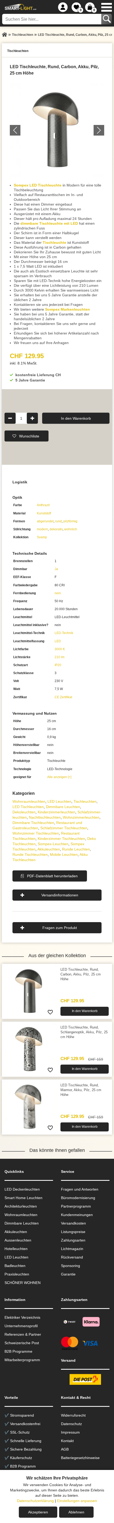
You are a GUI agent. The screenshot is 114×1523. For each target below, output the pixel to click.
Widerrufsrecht (73, 1415)
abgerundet (45, 521)
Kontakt (67, 1441)
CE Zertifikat (63, 697)
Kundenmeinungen (77, 1215)
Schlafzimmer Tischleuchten (63, 828)
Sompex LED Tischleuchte (38, 185)
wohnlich (70, 529)
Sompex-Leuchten (53, 844)
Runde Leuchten (76, 849)
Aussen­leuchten (18, 1240)
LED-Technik (64, 633)
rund (58, 521)
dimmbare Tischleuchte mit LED (49, 223)
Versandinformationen (59, 895)
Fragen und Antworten (79, 1189)
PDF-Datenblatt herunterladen (52, 876)
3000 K (60, 649)
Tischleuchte (54, 242)
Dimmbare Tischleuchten (33, 823)
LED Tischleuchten (28, 807)
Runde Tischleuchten (30, 854)
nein (58, 593)
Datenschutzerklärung (35, 1501)
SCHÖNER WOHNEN (23, 1283)
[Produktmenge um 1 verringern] (10, 418)
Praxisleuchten (17, 1274)
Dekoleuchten (24, 812)
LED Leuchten (59, 801)
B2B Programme (18, 1351)
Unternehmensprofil (21, 1326)
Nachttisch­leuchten (45, 817)
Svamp (42, 537)
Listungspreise (73, 1232)
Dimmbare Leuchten (63, 807)
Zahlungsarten (73, 1240)
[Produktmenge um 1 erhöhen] (32, 418)
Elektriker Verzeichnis (22, 1317)
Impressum (70, 1432)
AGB (65, 1449)
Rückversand (72, 1257)
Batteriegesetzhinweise (80, 1458)
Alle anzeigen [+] (59, 777)
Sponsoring (70, 1266)
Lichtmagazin (72, 1249)
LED (58, 641)
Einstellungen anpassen (77, 1501)
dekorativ (56, 529)
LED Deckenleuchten (22, 1189)
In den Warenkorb (76, 418)
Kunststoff (44, 513)
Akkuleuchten (48, 849)
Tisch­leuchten (85, 801)
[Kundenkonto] (63, 7)
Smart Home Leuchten (23, 1198)
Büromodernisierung (78, 1198)
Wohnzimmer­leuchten (81, 817)
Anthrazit (43, 505)
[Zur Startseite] (4, 35)
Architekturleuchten (21, 1206)
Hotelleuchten (16, 1249)
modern (42, 529)
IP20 (58, 665)
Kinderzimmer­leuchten (56, 812)
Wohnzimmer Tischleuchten (35, 833)
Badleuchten (15, 1266)
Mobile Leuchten (64, 854)
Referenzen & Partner (23, 1334)
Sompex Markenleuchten (67, 309)
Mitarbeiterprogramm (22, 1360)
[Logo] (20, 7)
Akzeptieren (38, 1512)
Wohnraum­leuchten (28, 801)
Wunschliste (29, 436)
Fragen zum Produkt (59, 928)
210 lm (59, 657)
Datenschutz (71, 1424)
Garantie (68, 1274)
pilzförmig (70, 521)
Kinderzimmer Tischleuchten (61, 838)
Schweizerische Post (22, 1343)
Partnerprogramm (76, 1206)
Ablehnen (76, 1512)
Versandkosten (73, 1223)
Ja (56, 569)
